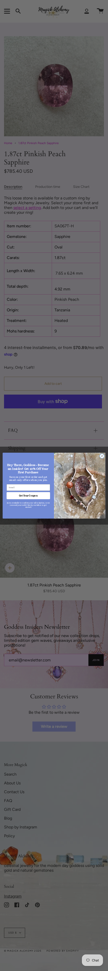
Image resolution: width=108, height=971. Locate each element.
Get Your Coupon (28, 495)
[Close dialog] (102, 456)
